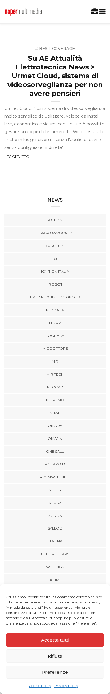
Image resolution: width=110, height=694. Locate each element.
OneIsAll (55, 451)
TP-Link (55, 541)
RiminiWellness (55, 477)
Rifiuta (55, 656)
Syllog (55, 528)
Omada (55, 425)
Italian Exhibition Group (55, 297)
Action (55, 220)
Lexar (55, 323)
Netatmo (55, 400)
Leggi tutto (17, 156)
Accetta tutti (55, 640)
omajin (55, 438)
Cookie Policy (40, 685)
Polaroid (55, 464)
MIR (55, 361)
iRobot (55, 284)
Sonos (55, 515)
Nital (55, 412)
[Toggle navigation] (101, 12)
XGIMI (55, 580)
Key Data (55, 310)
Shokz (55, 502)
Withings (55, 567)
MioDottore (55, 348)
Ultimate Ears (55, 554)
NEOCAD (55, 387)
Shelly (55, 490)
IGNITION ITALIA (55, 271)
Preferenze (55, 672)
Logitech (55, 335)
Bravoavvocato (55, 233)
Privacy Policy (66, 685)
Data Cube (55, 246)
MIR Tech (55, 374)
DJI (55, 259)
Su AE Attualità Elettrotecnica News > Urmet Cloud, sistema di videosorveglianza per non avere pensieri (55, 76)
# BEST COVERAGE (55, 48)
